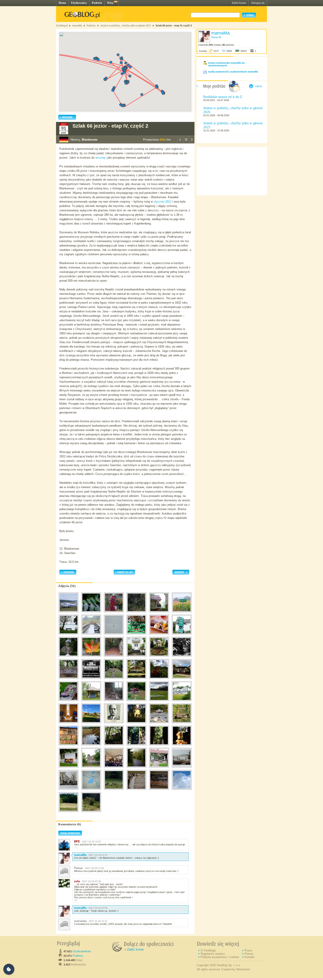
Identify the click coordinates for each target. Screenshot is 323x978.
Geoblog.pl (61, 25)
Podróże (97, 2)
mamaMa (77, 25)
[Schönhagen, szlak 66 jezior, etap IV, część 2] (91, 613)
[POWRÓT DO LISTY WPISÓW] (186, 142)
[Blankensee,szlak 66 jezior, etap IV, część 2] (159, 613)
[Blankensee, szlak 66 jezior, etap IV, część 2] (182, 613)
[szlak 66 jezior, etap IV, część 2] (136, 613)
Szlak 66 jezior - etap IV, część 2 (174, 25)
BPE (77, 841)
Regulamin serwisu (213, 953)
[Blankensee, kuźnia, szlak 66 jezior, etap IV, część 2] (91, 702)
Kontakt (249, 957)
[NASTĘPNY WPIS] (191, 142)
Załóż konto (239, 2)
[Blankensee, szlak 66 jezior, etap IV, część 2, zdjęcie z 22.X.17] (182, 791)
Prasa (248, 950)
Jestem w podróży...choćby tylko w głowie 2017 (125, 25)
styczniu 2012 (162, 201)
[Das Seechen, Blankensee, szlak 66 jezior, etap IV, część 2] (91, 746)
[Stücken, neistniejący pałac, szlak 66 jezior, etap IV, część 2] (182, 769)
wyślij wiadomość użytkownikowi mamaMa (233, 71)
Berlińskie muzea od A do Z (222, 97)
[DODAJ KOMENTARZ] (70, 834)
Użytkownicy (79, 2)
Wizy (110, 2)
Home (62, 2)
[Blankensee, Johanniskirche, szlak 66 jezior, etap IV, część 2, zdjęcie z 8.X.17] (68, 724)
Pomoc (249, 953)
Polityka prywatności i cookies (220, 957)
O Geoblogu (208, 950)
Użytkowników (82, 951)
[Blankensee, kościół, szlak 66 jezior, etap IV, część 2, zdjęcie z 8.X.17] (114, 769)
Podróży (78, 955)
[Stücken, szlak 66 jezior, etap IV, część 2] (159, 769)
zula (77, 881)
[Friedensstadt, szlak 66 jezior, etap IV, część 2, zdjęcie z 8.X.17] (91, 724)
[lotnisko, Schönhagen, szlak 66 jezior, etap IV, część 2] (68, 613)
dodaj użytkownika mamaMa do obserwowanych (226, 64)
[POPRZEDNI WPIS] (180, 142)
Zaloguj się (258, 2)
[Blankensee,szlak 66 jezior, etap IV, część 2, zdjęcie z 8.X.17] (159, 680)
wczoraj (100, 157)
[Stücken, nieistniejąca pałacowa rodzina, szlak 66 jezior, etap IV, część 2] (68, 791)
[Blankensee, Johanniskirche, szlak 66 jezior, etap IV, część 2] (182, 702)
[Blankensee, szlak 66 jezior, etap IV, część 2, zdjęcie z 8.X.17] (136, 635)
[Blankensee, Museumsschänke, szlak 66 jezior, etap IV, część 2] (159, 635)
